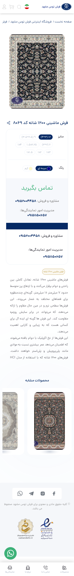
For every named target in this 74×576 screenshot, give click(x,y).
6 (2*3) (46, 145)
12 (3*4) (46, 137)
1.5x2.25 (32, 145)
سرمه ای (42, 168)
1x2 (39, 152)
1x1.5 (30, 152)
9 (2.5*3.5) (29, 137)
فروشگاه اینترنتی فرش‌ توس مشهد (30, 22)
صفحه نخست (63, 22)
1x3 (48, 152)
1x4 (20, 145)
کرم (27, 168)
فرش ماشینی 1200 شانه (54, 271)
